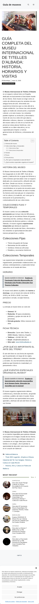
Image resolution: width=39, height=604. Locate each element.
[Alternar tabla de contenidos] (31, 140)
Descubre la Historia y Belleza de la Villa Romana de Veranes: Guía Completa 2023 (19, 530)
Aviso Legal (31, 601)
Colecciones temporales (16, 150)
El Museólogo (6, 80)
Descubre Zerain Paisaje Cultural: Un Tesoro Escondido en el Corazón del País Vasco (20, 485)
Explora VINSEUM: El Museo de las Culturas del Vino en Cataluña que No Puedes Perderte (20, 519)
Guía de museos (12, 4)
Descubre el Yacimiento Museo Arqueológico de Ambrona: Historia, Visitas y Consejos (20, 508)
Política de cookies (10, 601)
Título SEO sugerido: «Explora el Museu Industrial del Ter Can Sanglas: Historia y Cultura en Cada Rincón (18, 460)
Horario (7, 152)
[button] (36, 568)
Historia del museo (11, 143)
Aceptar (19, 587)
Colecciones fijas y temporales (14, 146)
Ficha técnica (9, 157)
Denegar (19, 592)
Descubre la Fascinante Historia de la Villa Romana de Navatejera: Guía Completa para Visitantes (19, 542)
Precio (7, 155)
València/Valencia (8, 83)
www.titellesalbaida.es (23, 342)
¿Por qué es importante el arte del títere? (17, 160)
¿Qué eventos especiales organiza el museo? (19, 162)
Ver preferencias (19, 597)
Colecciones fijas (14, 148)
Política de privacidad (21, 601)
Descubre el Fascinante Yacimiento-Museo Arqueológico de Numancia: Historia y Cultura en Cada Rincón (19, 497)
